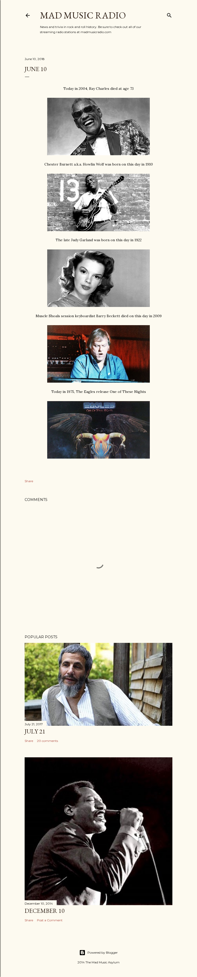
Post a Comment (50, 920)
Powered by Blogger (102, 952)
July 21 (35, 731)
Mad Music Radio (83, 15)
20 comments (47, 741)
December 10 (45, 911)
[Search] (169, 14)
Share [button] (29, 481)
